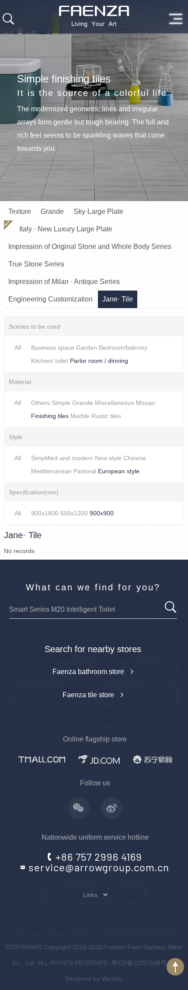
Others (40, 402)
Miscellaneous (114, 402)
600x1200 (74, 513)
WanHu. (112, 978)
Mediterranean (51, 471)
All (17, 347)
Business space (52, 347)
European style (118, 471)
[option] (94, 100)
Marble (80, 415)
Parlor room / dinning (99, 360)
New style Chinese (120, 457)
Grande (82, 402)
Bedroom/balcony (123, 347)
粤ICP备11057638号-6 (141, 962)
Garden (86, 347)
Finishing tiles (50, 415)
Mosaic (146, 402)
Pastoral (84, 471)
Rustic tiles (106, 415)
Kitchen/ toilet (49, 360)
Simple (61, 402)
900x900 (102, 513)
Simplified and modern (62, 457)
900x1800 (45, 513)
